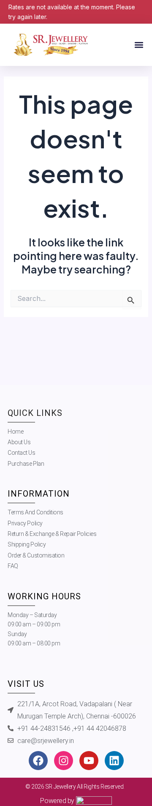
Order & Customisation (36, 555)
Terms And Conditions (35, 512)
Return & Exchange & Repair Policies (52, 533)
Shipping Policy (27, 544)
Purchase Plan (26, 463)
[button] (139, 45)
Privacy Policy (25, 523)
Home (15, 431)
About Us (19, 442)
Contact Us (21, 452)
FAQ (13, 566)
